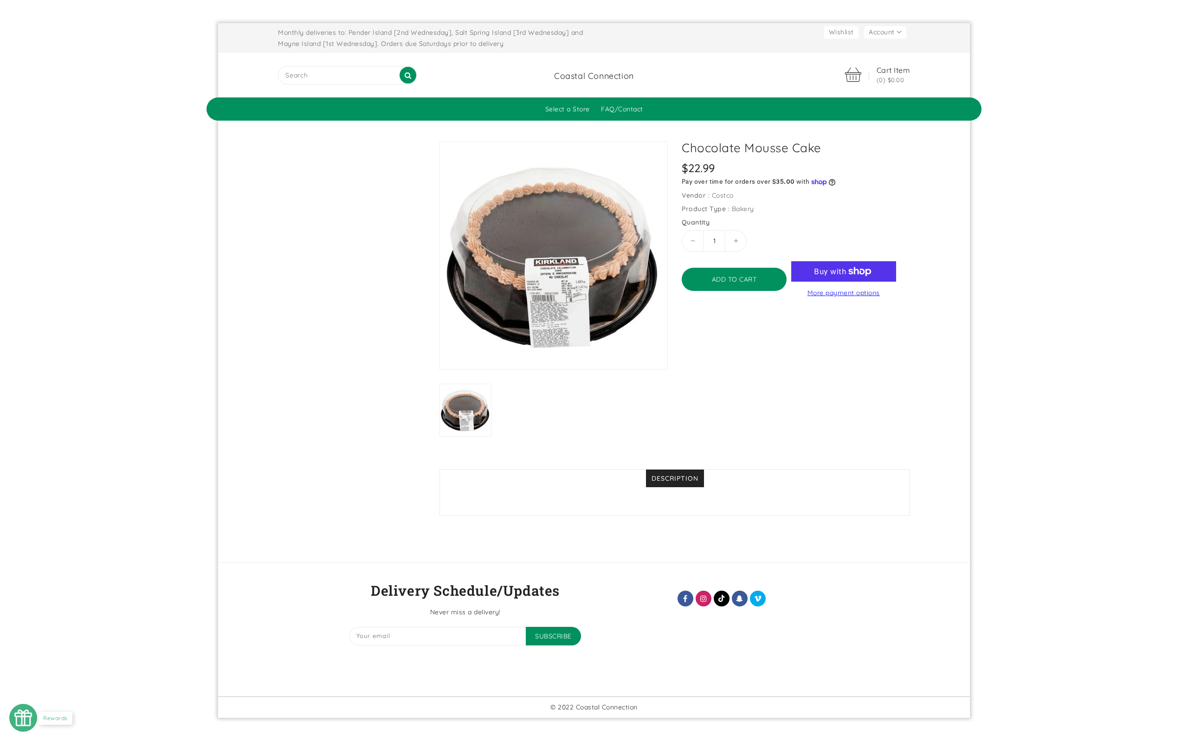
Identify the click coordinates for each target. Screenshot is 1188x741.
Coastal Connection (594, 76)
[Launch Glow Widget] (23, 718)
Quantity (696, 222)
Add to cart (734, 279)
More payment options (843, 293)
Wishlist (841, 32)
